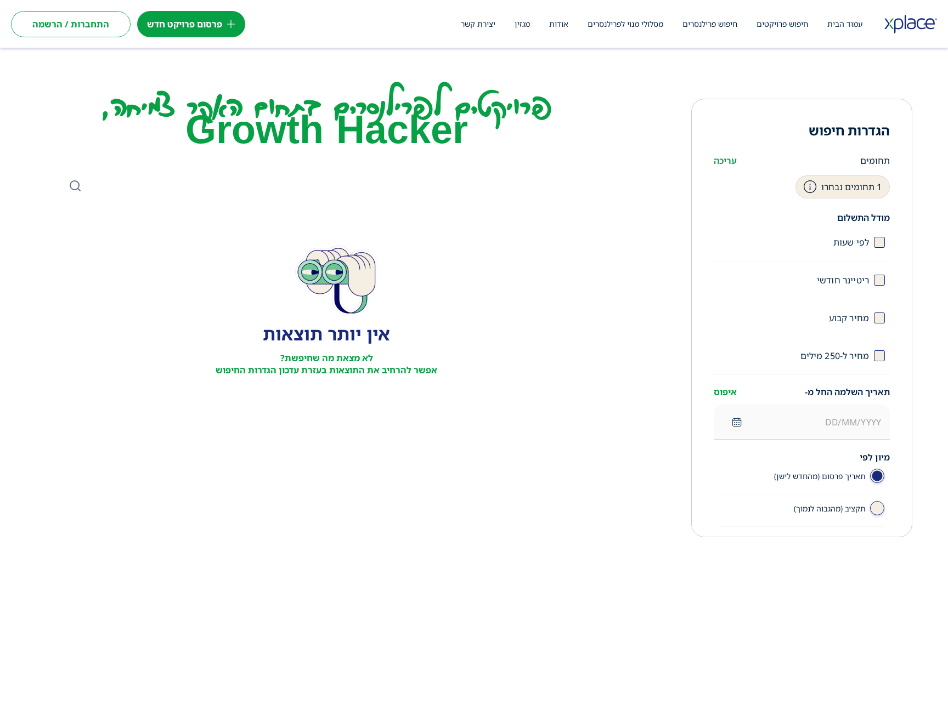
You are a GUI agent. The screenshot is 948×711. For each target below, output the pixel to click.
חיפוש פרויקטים (782, 24)
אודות (558, 24)
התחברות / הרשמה (70, 24)
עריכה (725, 161)
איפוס (725, 392)
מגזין (522, 24)
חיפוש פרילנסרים (709, 24)
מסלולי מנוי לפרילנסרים (625, 24)
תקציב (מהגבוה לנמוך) (830, 508)
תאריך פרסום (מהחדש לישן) (820, 476)
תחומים (875, 161)
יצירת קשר (478, 24)
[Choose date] (737, 422)
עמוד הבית (844, 24)
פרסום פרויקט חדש (184, 24)
